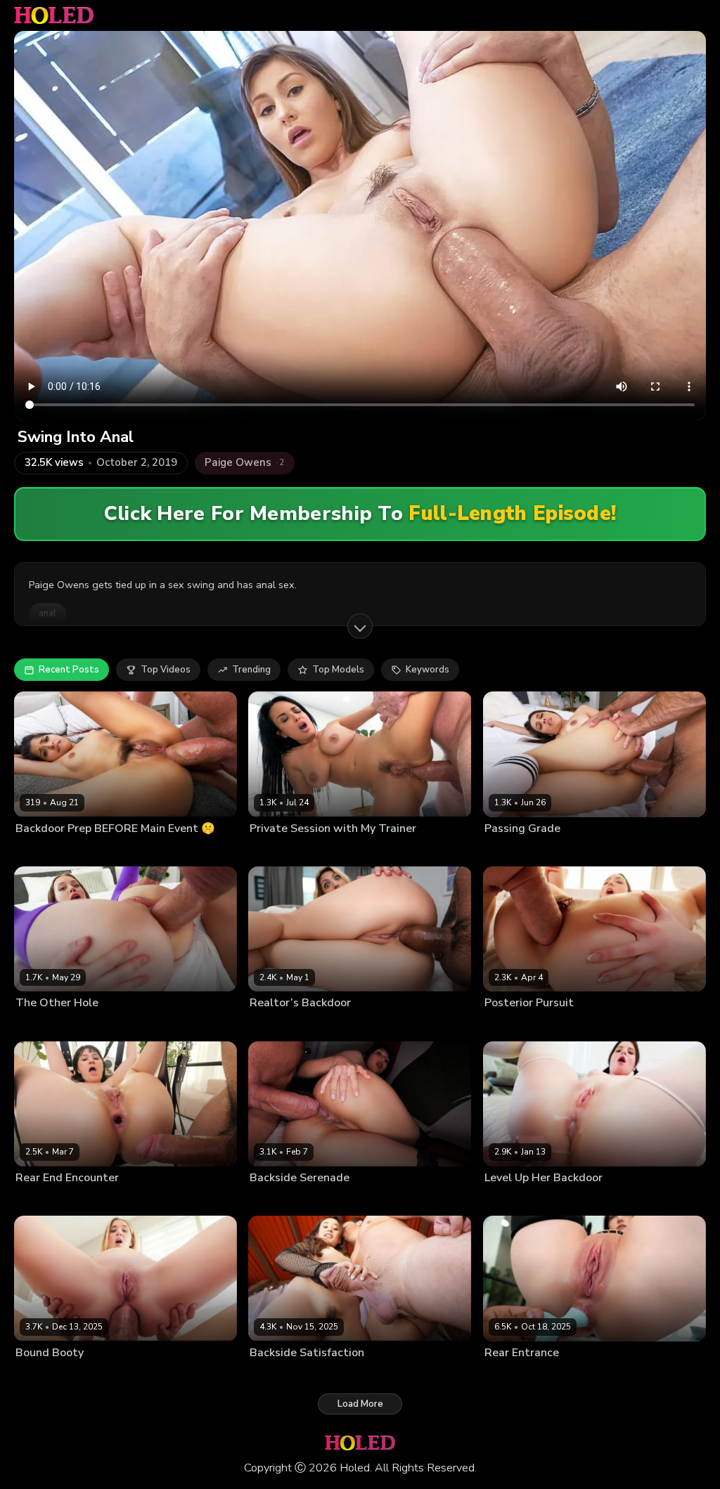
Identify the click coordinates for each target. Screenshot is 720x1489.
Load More (360, 1404)
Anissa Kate (274, 851)
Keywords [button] (427, 669)
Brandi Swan (276, 1025)
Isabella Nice (276, 1375)
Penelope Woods (286, 1200)
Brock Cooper (584, 851)
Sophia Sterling (47, 1375)
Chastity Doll (42, 1200)
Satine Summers (517, 851)
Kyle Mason (94, 851)
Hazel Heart (40, 851)
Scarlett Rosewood (524, 1025)
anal (47, 613)
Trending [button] (251, 669)
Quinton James (356, 1200)
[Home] (54, 15)
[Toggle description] (360, 626)
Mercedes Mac (514, 1375)
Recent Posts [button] (69, 669)
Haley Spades (44, 1025)
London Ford (104, 1025)
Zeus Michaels (336, 1025)
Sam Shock (591, 1025)
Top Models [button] (338, 669)
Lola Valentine (513, 1200)
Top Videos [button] (166, 669)
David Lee (568, 1200)
